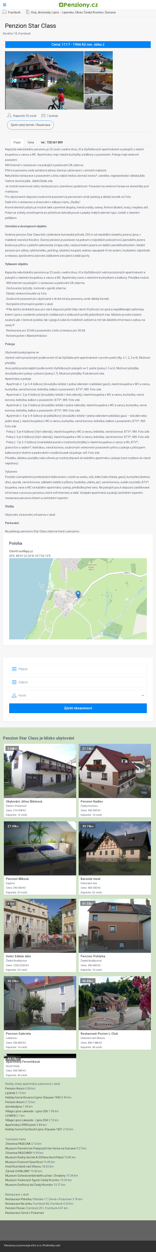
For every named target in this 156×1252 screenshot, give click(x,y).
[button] (78, 594)
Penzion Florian (15, 1208)
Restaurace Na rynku (18, 1203)
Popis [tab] (17, 142)
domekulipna (13, 1106)
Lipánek (10, 1093)
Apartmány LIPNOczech (20, 1124)
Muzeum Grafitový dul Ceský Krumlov (29, 1184)
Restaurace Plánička (18, 1199)
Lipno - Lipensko (63, 12)
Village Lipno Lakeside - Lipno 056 (26, 1111)
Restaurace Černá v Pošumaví (24, 1212)
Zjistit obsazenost (78, 708)
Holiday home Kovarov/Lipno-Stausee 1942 (33, 1097)
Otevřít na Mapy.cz (21, 551)
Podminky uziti (51, 1245)
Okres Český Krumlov (89, 12)
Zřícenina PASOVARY (19, 1153)
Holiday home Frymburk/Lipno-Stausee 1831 (34, 1129)
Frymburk (14, 12)
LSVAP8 (10, 1115)
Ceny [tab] (31, 142)
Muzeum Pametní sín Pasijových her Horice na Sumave (40, 1148)
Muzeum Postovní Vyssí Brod (24, 1162)
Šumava (110, 12)
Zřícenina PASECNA (18, 1143)
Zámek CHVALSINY (17, 1171)
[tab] (52, 142)
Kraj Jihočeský (41, 12)
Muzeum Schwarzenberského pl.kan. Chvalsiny (35, 1175)
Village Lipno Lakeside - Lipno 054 (26, 1120)
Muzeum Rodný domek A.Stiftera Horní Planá (34, 1157)
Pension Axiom (15, 1088)
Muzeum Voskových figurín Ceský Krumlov (32, 1180)
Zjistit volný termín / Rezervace (30, 125)
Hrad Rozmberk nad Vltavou (23, 1166)
